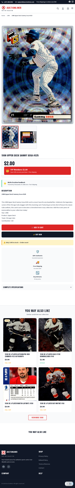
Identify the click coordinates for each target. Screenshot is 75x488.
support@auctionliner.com (26, 2)
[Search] (58, 8)
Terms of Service (44, 464)
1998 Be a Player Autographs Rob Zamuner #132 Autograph (17, 355)
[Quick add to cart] (33, 349)
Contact (41, 468)
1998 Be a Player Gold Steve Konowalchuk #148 (50, 355)
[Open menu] (72, 8)
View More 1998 (37, 417)
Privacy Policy (43, 456)
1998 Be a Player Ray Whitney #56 (52, 403)
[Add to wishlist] (29, 349)
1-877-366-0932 (8, 2)
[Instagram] (72, 2)
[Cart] (68, 8)
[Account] (63, 8)
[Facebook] (70, 2)
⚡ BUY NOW (37, 234)
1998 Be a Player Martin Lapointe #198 (19, 403)
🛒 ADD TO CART (37, 227)
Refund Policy (43, 460)
